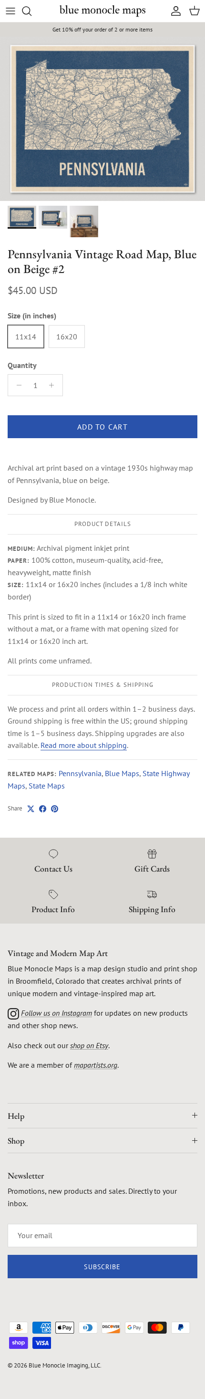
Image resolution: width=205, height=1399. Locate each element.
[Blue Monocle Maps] (102, 11)
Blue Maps (122, 773)
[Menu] (10, 10)
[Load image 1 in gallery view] (102, 119)
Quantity (22, 365)
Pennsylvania (80, 773)
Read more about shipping (84, 745)
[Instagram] (13, 1013)
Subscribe (102, 1266)
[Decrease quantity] (16, 385)
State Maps (47, 785)
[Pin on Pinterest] (54, 808)
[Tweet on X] (30, 808)
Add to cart (102, 426)
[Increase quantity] (54, 385)
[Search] (31, 10)
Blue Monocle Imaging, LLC (64, 1365)
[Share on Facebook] (42, 808)
